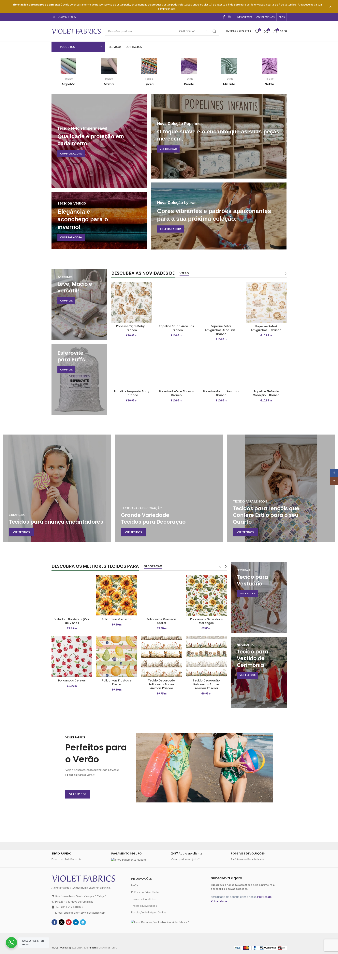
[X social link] (62, 922)
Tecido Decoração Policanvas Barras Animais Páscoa (161, 684)
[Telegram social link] (83, 922)
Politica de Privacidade (145, 892)
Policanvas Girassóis (117, 619)
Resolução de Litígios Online (148, 912)
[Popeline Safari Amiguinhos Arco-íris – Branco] (221, 302)
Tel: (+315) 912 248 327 (63, 16)
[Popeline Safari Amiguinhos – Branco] (266, 302)
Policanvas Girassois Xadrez (161, 621)
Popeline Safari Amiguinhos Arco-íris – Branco (221, 330)
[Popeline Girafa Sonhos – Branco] (221, 367)
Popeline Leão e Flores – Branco (176, 393)
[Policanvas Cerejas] (71, 656)
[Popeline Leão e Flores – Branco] (176, 367)
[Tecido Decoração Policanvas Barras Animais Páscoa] (161, 656)
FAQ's (135, 885)
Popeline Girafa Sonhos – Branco (221, 393)
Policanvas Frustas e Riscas (116, 682)
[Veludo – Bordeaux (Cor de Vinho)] (71, 595)
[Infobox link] (68, 72)
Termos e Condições (143, 899)
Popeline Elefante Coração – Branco (266, 393)
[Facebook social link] (224, 17)
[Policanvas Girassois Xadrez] (161, 595)
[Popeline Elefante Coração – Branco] (266, 367)
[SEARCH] (214, 31)
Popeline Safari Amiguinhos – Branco (266, 328)
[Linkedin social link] (76, 922)
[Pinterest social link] (69, 922)
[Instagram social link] (229, 17)
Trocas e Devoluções (144, 905)
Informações (141, 878)
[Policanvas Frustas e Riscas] (116, 656)
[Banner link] (99, 141)
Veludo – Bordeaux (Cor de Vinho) (71, 621)
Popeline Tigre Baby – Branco (131, 328)
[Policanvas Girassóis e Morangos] (206, 595)
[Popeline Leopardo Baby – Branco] (131, 367)
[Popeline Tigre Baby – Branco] (131, 302)
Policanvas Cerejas (72, 680)
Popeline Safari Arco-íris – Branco (176, 328)
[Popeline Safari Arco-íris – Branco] (176, 302)
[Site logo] (76, 31)
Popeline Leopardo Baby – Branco (131, 393)
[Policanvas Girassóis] (116, 595)
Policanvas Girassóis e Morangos (206, 621)
